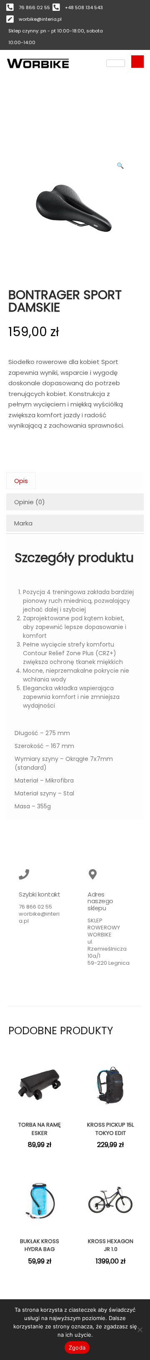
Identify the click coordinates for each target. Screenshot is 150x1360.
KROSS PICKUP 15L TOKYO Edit (110, 1129)
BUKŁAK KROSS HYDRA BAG (39, 1245)
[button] (121, 164)
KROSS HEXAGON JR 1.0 (110, 1245)
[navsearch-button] (137, 61)
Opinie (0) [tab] (29, 502)
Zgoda (77, 1347)
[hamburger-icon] (115, 63)
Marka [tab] (23, 523)
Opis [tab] (21, 480)
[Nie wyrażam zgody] (139, 1329)
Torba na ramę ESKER (39, 1129)
